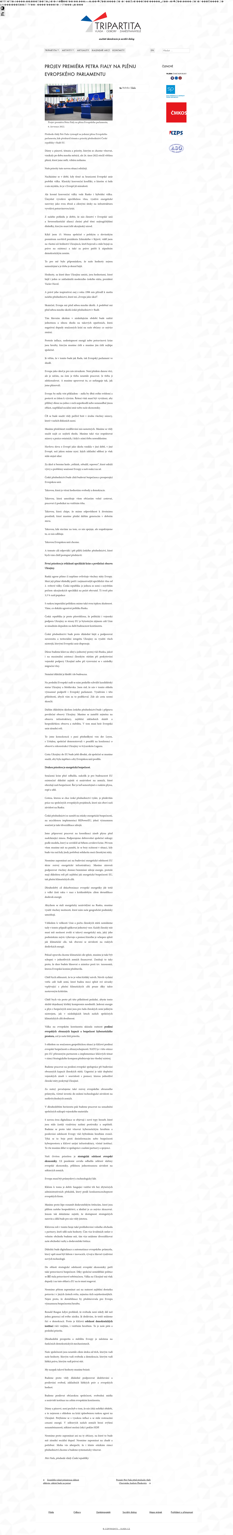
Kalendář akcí (101, 50)
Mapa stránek (155, 1512)
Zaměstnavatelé (103, 1512)
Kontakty (119, 50)
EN (152, 50)
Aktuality (83, 50)
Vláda (133, 88)
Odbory (77, 1512)
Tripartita (51, 50)
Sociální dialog (130, 1512)
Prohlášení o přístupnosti (182, 1512)
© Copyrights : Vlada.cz (116, 1529)
